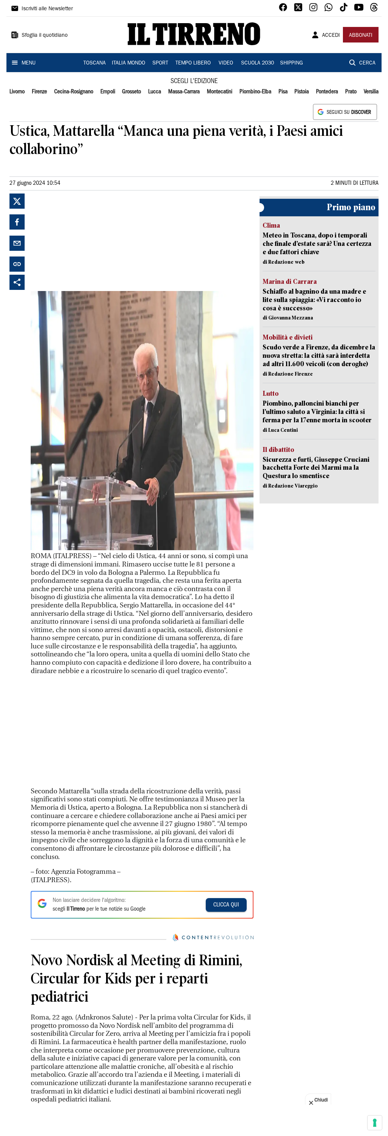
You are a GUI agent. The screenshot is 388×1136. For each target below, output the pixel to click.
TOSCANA (94, 63)
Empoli (107, 91)
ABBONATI (360, 35)
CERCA (367, 63)
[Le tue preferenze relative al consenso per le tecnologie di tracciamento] (375, 1123)
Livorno (17, 91)
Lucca (154, 91)
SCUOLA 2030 (257, 63)
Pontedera (327, 91)
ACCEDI (331, 35)
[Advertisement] (87, 241)
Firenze (39, 91)
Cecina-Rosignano (73, 91)
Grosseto (131, 91)
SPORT (160, 63)
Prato (351, 91)
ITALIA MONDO (128, 63)
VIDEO (226, 63)
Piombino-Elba (255, 91)
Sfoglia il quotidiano (45, 35)
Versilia (371, 91)
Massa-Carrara (184, 91)
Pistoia (301, 91)
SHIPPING (291, 63)
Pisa (283, 91)
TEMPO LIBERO (193, 63)
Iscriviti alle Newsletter (47, 9)
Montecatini (219, 91)
